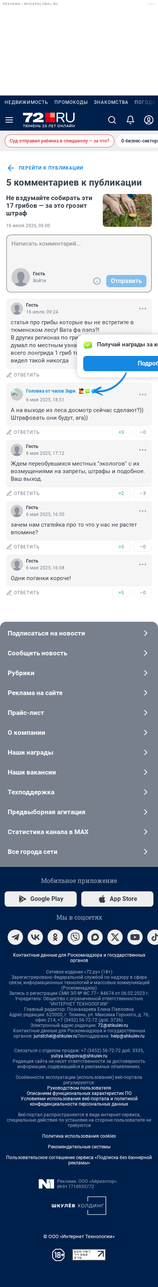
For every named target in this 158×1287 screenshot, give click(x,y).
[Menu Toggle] (9, 120)
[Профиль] (149, 120)
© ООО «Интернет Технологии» (79, 1236)
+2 (121, 493)
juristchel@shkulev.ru (55, 1036)
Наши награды (30, 752)
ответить (27, 375)
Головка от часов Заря (51, 391)
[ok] (55, 937)
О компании (26, 732)
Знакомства (111, 102)
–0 (143, 432)
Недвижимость (26, 102)
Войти (39, 280)
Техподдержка (31, 792)
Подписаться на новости (46, 633)
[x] (115, 937)
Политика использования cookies (79, 1136)
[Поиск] (112, 120)
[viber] (75, 937)
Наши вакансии (32, 772)
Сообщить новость (37, 653)
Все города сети (33, 851)
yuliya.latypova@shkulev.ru (79, 1056)
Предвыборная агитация (47, 812)
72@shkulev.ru (113, 1025)
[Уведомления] (130, 120)
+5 (121, 547)
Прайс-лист (26, 712)
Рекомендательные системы (79, 1147)
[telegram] (15, 937)
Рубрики (21, 673)
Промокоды (71, 102)
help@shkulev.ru (128, 1036)
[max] (95, 937)
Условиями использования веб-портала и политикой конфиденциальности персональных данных (79, 1101)
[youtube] (135, 937)
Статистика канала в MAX (48, 832)
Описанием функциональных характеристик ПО (79, 1093)
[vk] (35, 937)
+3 (121, 432)
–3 (143, 493)
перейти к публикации (51, 168)
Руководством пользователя (79, 1088)
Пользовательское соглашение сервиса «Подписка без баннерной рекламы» (79, 1160)
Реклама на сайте (35, 693)
